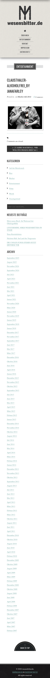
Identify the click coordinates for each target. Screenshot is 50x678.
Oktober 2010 (12, 539)
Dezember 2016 (13, 357)
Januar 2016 (11, 374)
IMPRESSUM (17, 672)
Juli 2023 (10, 274)
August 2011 (12, 523)
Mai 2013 (10, 498)
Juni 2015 (10, 398)
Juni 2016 (10, 365)
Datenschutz (25, 52)
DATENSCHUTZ (31, 672)
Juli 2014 (10, 440)
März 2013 (11, 506)
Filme (11, 188)
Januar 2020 (11, 312)
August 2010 (12, 543)
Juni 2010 (10, 547)
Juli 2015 (10, 394)
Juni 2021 (10, 287)
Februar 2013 (12, 510)
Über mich (25, 35)
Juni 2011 (10, 527)
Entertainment (25, 39)
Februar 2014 (12, 461)
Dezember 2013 (13, 469)
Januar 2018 (11, 328)
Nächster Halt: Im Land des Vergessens (21, 238)
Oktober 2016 (12, 361)
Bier (10, 173)
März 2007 (11, 626)
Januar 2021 (11, 299)
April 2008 (11, 601)
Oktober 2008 (12, 589)
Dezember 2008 (13, 585)
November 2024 (13, 266)
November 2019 (13, 316)
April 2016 (11, 369)
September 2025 (13, 258)
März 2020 (11, 307)
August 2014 (12, 436)
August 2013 (12, 485)
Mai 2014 (10, 448)
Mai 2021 (10, 291)
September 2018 (13, 324)
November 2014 (13, 427)
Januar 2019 (11, 320)
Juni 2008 (10, 597)
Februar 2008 (12, 605)
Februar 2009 (12, 581)
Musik (11, 193)
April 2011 (11, 531)
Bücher (12, 178)
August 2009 (12, 568)
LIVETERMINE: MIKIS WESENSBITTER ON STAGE (24, 228)
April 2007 (11, 622)
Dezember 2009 (13, 560)
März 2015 (11, 411)
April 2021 (11, 295)
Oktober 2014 (12, 432)
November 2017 (13, 336)
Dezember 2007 (13, 610)
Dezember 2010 (13, 535)
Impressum (25, 47)
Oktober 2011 (12, 519)
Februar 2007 (12, 630)
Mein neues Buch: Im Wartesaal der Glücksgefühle (20, 222)
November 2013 (13, 473)
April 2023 (11, 278)
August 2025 (12, 262)
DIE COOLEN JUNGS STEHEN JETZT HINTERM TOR (21, 243)
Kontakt (25, 43)
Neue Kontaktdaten (14, 234)
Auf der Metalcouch (16, 168)
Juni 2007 (10, 618)
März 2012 (11, 514)
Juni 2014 (10, 444)
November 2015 (13, 382)
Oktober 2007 (12, 614)
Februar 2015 (12, 415)
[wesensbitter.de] (25, 16)
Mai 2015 (10, 403)
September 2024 (13, 270)
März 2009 (11, 576)
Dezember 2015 (13, 378)
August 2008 (12, 593)
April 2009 (11, 572)
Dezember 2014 (13, 423)
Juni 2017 (10, 345)
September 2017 (13, 340)
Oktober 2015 (12, 386)
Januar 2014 (11, 465)
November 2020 (13, 303)
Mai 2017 (10, 349)
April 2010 (11, 552)
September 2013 (13, 481)
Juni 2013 (10, 494)
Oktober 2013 (12, 477)
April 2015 (11, 407)
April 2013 (11, 502)
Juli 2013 (10, 490)
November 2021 (13, 283)
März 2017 (11, 353)
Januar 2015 (11, 419)
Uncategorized (14, 198)
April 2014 (11, 452)
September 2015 (13, 390)
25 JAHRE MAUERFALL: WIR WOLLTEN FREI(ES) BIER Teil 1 (25, 148)
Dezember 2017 (13, 332)
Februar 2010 (12, 556)
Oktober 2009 (12, 564)
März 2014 (11, 456)
